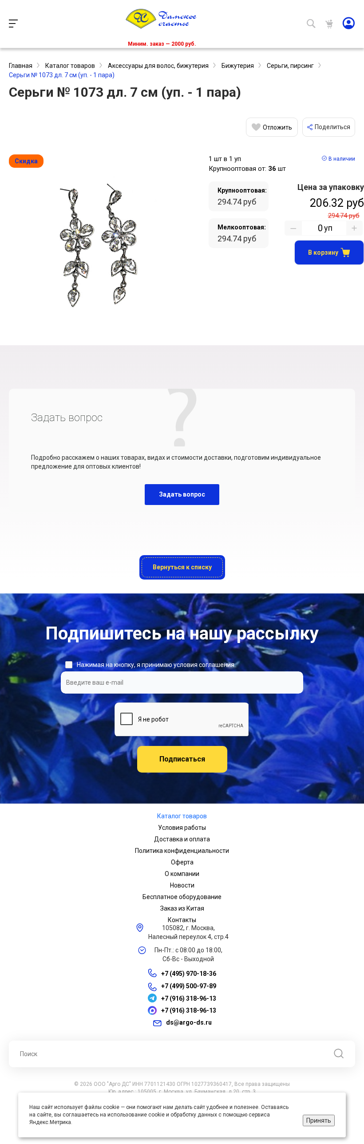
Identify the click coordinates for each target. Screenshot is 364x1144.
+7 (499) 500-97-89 (188, 986)
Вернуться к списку (182, 567)
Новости (182, 885)
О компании (182, 873)
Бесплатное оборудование (182, 896)
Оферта (182, 862)
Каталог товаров (182, 816)
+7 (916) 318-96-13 (188, 998)
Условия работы (182, 827)
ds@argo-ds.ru (189, 1022)
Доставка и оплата (182, 839)
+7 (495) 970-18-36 (188, 973)
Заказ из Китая (182, 908)
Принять (318, 1120)
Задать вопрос (182, 494)
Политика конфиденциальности (182, 850)
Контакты (182, 919)
